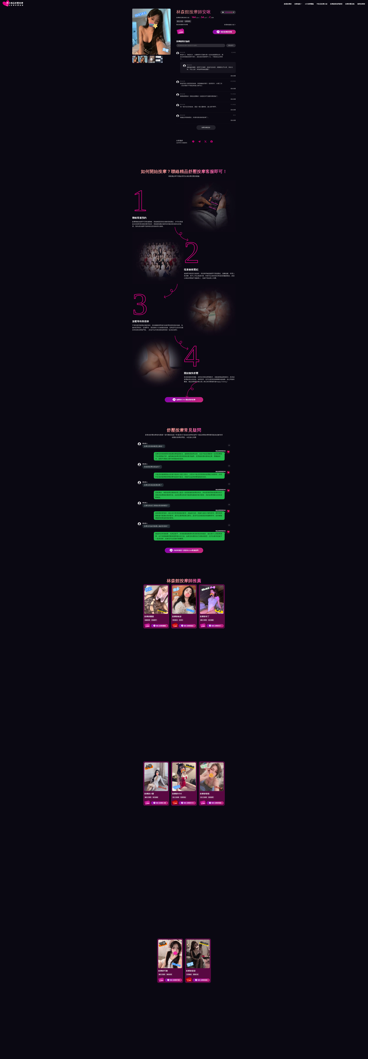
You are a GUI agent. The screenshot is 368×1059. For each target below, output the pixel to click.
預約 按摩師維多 (189, 626)
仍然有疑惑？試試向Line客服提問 (186, 550)
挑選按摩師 (288, 4)
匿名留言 (230, 45)
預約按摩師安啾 (226, 32)
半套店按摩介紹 (322, 4)
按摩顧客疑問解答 (336, 4)
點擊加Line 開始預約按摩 (186, 400)
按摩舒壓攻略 (350, 4)
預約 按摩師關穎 (161, 626)
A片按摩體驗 (309, 4)
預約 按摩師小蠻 (161, 803)
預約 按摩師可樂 (175, 980)
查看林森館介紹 (230, 25)
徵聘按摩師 (361, 4)
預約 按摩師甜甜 (202, 980)
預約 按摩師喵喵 (216, 803)
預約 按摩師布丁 (216, 626)
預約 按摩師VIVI (189, 803)
